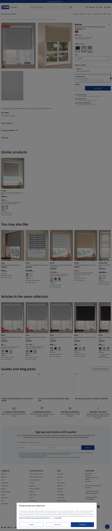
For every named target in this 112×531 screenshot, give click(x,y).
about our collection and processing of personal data (34, 518)
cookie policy (58, 518)
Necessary (58, 524)
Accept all (82, 524)
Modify (31, 524)
